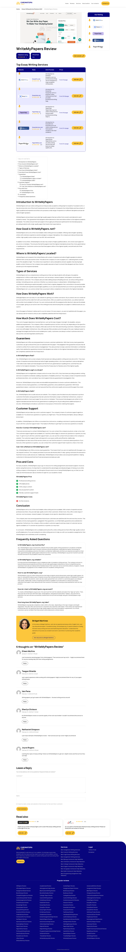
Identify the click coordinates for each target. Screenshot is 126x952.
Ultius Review (20, 938)
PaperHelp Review (68, 926)
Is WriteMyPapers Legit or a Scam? (31, 178)
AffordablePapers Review (23, 888)
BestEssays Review (68, 891)
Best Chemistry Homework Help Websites (73, 861)
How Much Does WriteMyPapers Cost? (30, 172)
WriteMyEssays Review (69, 938)
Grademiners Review (46, 914)
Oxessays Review (92, 924)
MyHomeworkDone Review (24, 921)
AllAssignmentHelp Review (47, 888)
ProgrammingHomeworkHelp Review (50, 931)
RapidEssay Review (92, 931)
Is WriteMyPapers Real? (28, 176)
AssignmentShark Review (23, 891)
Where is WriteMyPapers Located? (29, 166)
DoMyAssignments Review (23, 900)
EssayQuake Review (22, 907)
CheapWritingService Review (24, 895)
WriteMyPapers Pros (27, 190)
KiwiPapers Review (21, 919)
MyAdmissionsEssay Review (71, 919)
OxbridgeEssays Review (70, 924)
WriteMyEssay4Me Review (47, 938)
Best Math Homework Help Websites (71, 871)
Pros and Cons (23, 188)
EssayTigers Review (45, 909)
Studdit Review (91, 933)
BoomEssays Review (22, 893)
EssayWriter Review (92, 909)
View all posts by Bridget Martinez (44, 638)
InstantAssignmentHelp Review (49, 917)
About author (86, 3)
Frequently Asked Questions (27, 196)
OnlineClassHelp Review (46, 924)
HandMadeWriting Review (70, 914)
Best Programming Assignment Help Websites (71, 874)
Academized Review (45, 886)
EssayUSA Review (68, 909)
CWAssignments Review (94, 898)
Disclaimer (91, 852)
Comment (19, 776)
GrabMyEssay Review (22, 914)
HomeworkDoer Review (93, 914)
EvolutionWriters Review (23, 912)
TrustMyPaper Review (69, 936)
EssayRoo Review (45, 907)
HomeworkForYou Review (23, 917)
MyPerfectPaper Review (93, 921)
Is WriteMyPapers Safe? (28, 180)
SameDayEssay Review (22, 933)
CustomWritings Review (70, 898)
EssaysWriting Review (22, 909)
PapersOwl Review (92, 926)
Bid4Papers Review (92, 891)
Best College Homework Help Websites (72, 864)
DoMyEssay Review (45, 900)
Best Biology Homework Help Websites (72, 859)
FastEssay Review (68, 912)
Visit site (76, 79)
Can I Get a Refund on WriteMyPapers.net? (34, 186)
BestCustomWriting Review (47, 891)
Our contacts (95, 3)
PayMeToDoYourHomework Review (97, 929)
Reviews (72, 3)
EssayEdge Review (21, 905)
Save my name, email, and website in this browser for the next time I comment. (40, 804)
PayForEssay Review (69, 929)
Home (66, 3)
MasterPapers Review (46, 919)
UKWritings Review (92, 936)
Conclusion (23, 194)
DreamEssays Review (22, 902)
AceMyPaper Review (69, 886)
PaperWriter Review (22, 929)
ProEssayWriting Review (23, 931)
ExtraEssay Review (45, 912)
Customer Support (24, 182)
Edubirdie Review (45, 902)
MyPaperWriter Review (69, 921)
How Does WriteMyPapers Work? (28, 170)
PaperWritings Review (46, 929)
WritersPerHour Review (22, 940)
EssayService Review (69, 907)
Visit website (78, 56)
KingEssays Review (92, 917)
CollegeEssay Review (69, 895)
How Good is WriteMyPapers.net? (28, 164)
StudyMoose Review (22, 936)
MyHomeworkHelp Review (47, 921)
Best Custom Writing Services (69, 852)
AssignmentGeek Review (94, 888)
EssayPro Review (91, 905)
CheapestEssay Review (93, 893)
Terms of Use (92, 850)
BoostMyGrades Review (46, 893)
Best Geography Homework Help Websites (73, 869)
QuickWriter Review (68, 931)
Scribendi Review (44, 933)
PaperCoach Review (22, 926)
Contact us (105, 3)
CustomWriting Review (46, 898)
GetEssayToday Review (93, 912)
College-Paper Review (46, 895)
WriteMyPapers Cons (28, 192)
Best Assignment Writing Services (70, 850)
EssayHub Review (68, 905)
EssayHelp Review (45, 905)
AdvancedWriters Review (94, 886)
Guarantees (22, 174)
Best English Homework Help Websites (72, 866)
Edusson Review (68, 902)
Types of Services (24, 168)
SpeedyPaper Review (69, 933)
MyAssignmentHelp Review (94, 919)
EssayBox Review (92, 902)
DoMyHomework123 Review (71, 900)
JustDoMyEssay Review (70, 917)
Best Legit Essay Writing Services (70, 854)
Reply (25, 663)
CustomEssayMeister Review (95, 895)
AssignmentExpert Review (70, 888)
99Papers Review (21, 886)
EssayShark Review (92, 907)
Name (18, 796)
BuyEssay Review (68, 893)
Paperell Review (44, 926)
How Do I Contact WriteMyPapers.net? (32, 184)
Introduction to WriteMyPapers (27, 162)
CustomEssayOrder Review (24, 898)
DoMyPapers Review (92, 900)
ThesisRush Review (45, 936)
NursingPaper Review (22, 924)
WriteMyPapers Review (93, 938)
